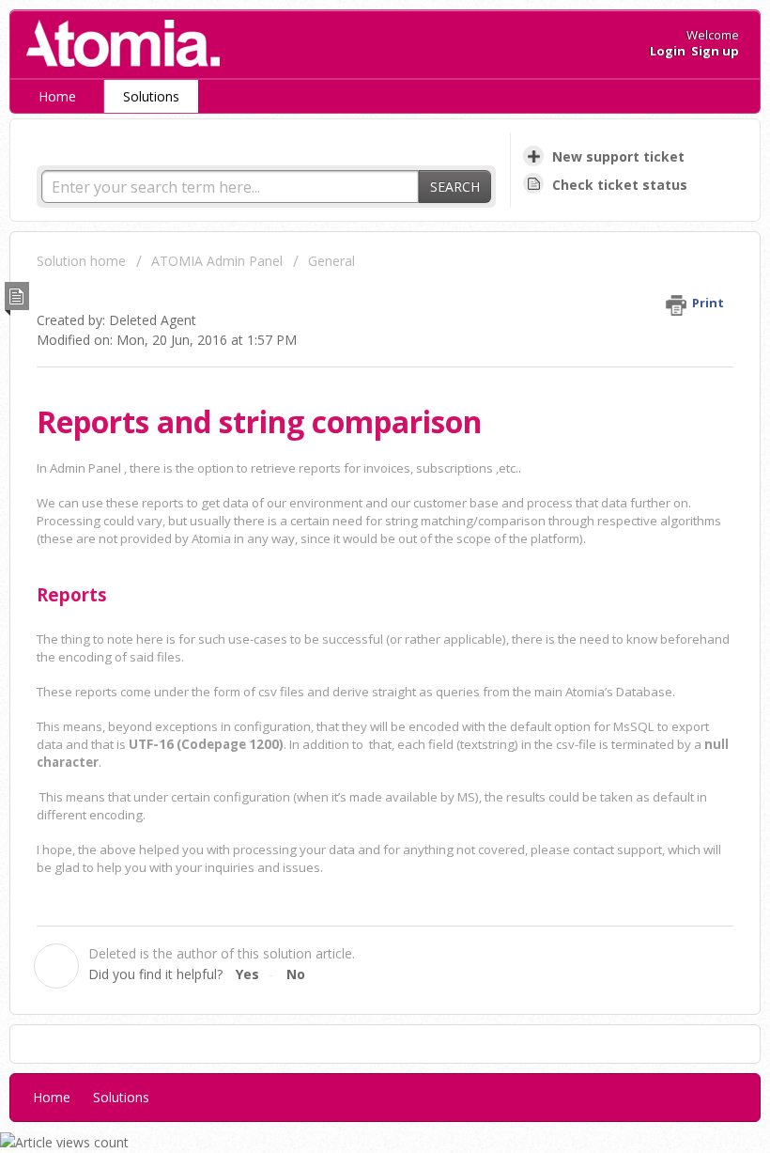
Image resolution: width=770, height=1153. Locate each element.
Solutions (151, 96)
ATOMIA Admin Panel (218, 261)
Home (57, 96)
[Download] (350, 567)
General (331, 261)
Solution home (83, 261)
